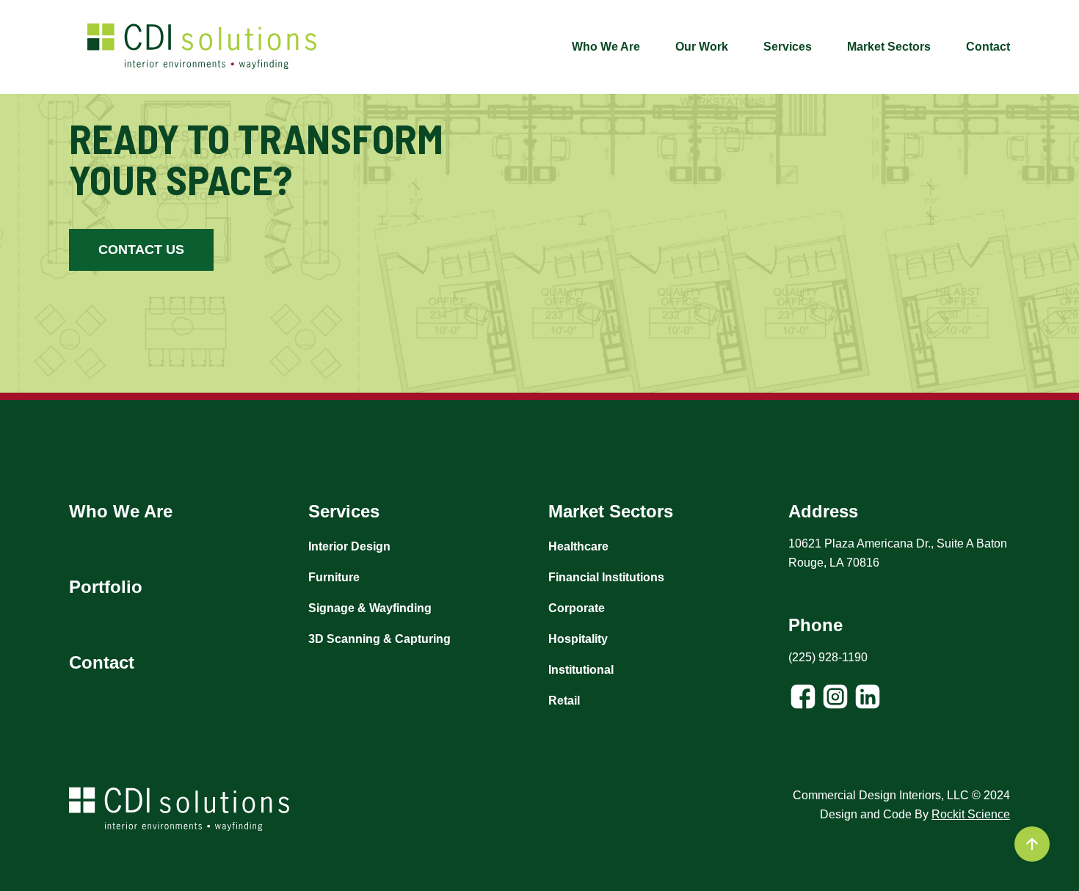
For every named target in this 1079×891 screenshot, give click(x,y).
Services (787, 46)
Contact (988, 46)
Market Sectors (889, 46)
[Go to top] (1032, 844)
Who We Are (606, 46)
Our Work (701, 46)
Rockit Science (970, 814)
